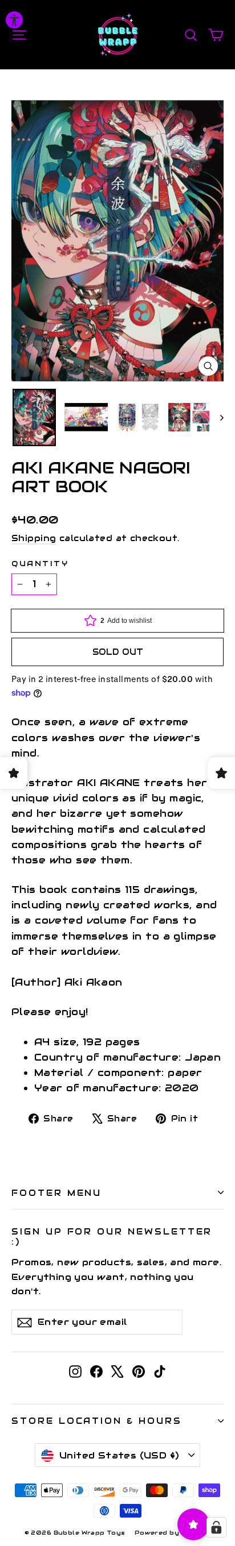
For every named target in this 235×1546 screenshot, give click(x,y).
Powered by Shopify (173, 1532)
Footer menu (56, 1192)
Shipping (33, 538)
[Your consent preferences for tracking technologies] (216, 1527)
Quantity (39, 563)
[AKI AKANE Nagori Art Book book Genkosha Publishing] (34, 417)
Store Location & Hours (96, 1420)
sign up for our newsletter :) (111, 1236)
